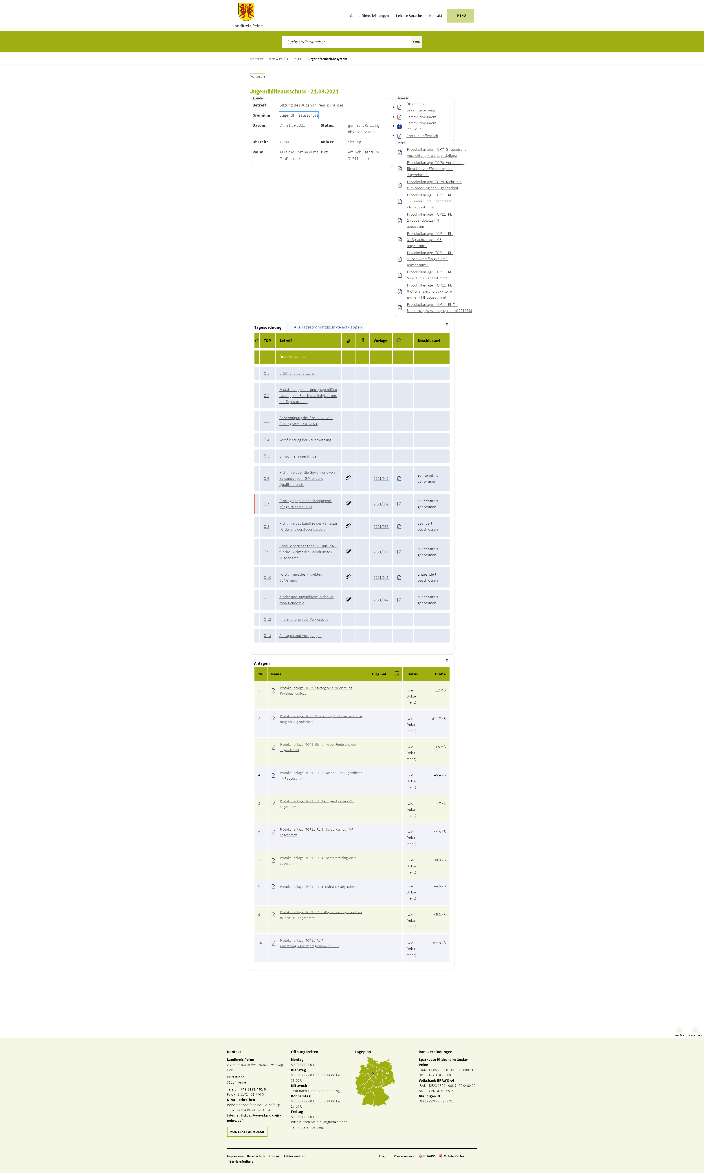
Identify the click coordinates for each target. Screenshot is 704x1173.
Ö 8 (266, 526)
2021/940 (381, 478)
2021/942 (381, 600)
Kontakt (435, 15)
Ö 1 (266, 373)
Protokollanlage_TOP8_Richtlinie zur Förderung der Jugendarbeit (434, 184)
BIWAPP (429, 1156)
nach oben (695, 1035)
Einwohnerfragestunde (297, 456)
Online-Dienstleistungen (369, 15)
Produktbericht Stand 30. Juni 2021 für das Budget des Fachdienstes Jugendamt (308, 552)
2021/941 (381, 577)
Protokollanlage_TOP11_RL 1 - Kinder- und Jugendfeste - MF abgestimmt (430, 201)
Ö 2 (266, 395)
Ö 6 (266, 478)
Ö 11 (267, 600)
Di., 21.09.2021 (292, 125)
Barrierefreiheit (241, 1161)
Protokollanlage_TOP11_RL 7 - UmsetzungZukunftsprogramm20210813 (439, 307)
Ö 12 (267, 619)
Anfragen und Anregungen (300, 635)
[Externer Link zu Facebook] (466, 1156)
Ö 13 (267, 635)
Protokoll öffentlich (422, 135)
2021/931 (381, 526)
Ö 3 (266, 420)
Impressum (235, 1156)
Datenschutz (256, 1156)
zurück (679, 1035)
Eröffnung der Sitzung (297, 373)
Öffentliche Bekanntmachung (420, 107)
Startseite (257, 59)
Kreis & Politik (278, 59)
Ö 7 (266, 504)
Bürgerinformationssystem (327, 59)
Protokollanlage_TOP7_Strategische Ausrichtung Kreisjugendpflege (437, 152)
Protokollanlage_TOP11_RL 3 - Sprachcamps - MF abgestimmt (430, 239)
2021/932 (381, 504)
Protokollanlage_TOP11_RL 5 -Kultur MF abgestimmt (430, 275)
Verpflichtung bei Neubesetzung (305, 440)
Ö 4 (266, 440)
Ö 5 (266, 456)
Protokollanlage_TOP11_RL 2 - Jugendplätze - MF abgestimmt (430, 220)
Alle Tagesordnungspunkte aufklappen (328, 327)
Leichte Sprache (409, 15)
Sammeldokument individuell (421, 126)
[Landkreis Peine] (256, 1097)
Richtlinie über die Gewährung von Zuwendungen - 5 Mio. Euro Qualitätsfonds (307, 478)
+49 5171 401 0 (253, 1089)
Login (383, 1156)
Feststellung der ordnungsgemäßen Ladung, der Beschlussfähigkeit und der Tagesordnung (308, 395)
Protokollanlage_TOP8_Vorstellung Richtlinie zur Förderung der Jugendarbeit (436, 168)
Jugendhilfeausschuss (299, 115)
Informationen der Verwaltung (303, 619)
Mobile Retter (454, 1156)
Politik (297, 59)
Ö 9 (266, 552)
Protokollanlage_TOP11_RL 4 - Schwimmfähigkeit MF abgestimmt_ (430, 258)
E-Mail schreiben (241, 1099)
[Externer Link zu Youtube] (475, 1156)
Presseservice (404, 1156)
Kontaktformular (247, 1131)
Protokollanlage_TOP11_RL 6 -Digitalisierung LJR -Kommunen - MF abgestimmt (430, 291)
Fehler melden (294, 1156)
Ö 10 (267, 577)
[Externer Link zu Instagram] (471, 1156)
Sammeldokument (421, 117)
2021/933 (381, 552)
